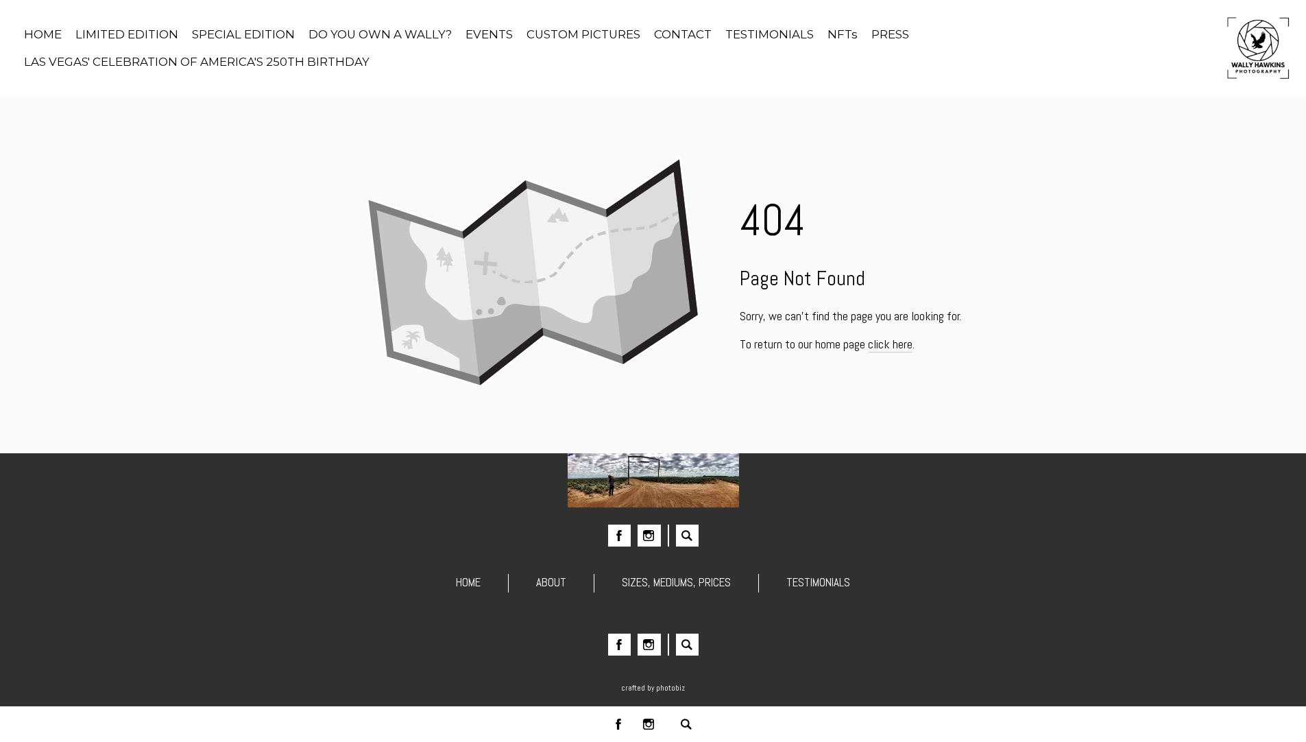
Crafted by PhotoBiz (653, 688)
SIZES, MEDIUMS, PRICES (676, 582)
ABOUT (551, 582)
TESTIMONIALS (818, 582)
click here (890, 344)
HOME (468, 582)
